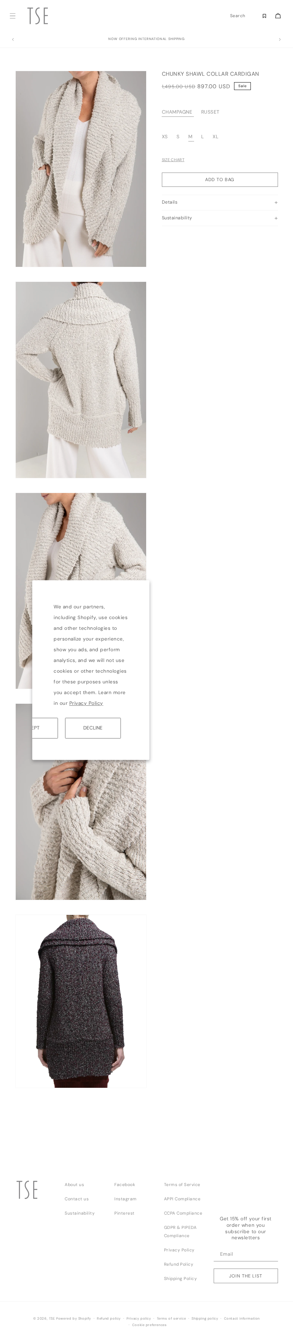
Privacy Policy (86, 703)
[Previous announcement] (13, 40)
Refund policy (109, 1318)
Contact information (242, 1318)
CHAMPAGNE (177, 112)
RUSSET (210, 112)
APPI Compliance (182, 1199)
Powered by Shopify (73, 1318)
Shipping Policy (180, 1278)
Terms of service (171, 1318)
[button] (12, 16)
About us (74, 1184)
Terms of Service (182, 1184)
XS (166, 137)
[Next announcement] (280, 40)
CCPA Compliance (183, 1213)
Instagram (125, 1199)
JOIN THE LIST (245, 1276)
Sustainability (80, 1213)
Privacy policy (138, 1318)
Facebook (124, 1184)
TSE (52, 1318)
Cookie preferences (149, 1325)
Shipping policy (205, 1318)
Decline (93, 728)
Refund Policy (179, 1264)
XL (215, 137)
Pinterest (124, 1213)
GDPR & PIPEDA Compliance (180, 1232)
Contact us (77, 1199)
